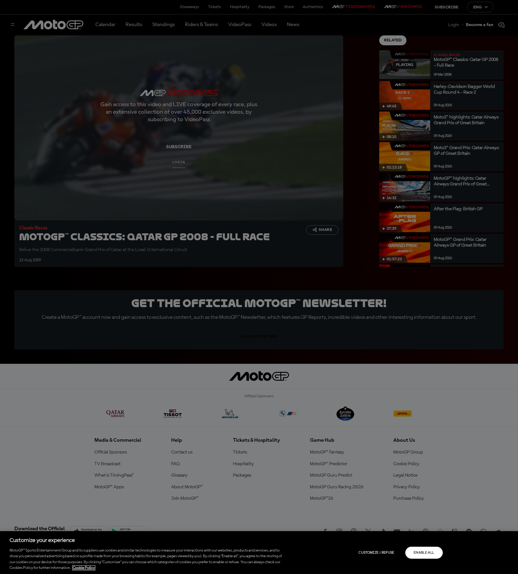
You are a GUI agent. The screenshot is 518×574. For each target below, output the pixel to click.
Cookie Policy (84, 568)
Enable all (424, 553)
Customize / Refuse (376, 553)
